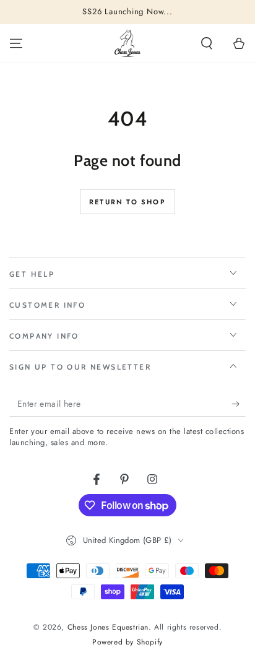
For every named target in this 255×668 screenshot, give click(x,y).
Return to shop (127, 202)
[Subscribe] (238, 404)
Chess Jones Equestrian (108, 627)
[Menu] (16, 43)
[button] (207, 43)
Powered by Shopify (127, 642)
